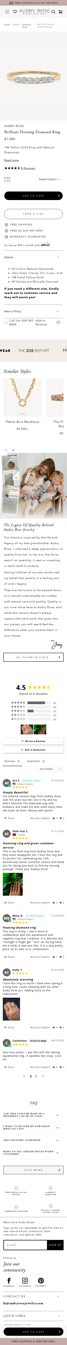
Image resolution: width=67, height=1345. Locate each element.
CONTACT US (14, 1296)
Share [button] (10, 818)
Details (8, 257)
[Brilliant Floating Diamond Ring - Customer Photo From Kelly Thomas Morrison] (27, 729)
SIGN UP (55, 1245)
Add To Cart (34, 195)
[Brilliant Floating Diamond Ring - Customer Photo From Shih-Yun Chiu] (40, 729)
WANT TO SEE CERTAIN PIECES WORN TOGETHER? (28, 1153)
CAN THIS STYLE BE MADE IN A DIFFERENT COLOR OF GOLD (23, 1115)
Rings (16, 24)
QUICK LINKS (14, 1316)
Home (7, 24)
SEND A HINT (33, 213)
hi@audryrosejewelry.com (23, 1303)
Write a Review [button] (35, 741)
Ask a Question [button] (35, 749)
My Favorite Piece (33, 657)
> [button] (43, 1076)
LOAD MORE (33, 1170)
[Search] (53, 12)
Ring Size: (7, 179)
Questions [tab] (33, 761)
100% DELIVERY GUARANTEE (22, 1140)
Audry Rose (14, 126)
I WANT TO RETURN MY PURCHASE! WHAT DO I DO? (26, 1127)
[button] (6, 450)
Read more (11, 160)
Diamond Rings (26, 25)
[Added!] (58, 322)
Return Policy (12, 311)
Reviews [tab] (9, 761)
